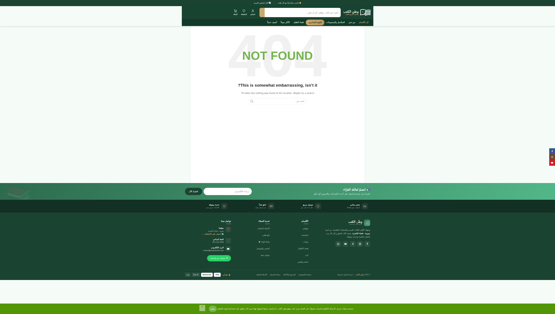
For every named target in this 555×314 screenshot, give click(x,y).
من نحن (352, 22)
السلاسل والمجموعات (335, 22)
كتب (306, 255)
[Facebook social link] (552, 151)
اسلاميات (304, 235)
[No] (202, 308)
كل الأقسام (364, 22)
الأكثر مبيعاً (285, 22)
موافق (212, 309)
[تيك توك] (353, 244)
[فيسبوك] (367, 244)
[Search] (252, 101)
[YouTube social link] (552, 163)
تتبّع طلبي (266, 235)
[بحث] (262, 12)
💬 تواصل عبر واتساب (219, 258)
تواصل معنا (265, 255)
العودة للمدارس (315, 22)
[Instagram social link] (552, 157)
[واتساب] (338, 244)
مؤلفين (305, 228)
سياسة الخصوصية (305, 275)
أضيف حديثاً (272, 22)
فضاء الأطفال (303, 248)
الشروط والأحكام (289, 275)
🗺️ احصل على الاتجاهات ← (213, 234)
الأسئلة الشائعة (264, 228)
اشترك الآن (193, 191)
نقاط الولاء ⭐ (264, 242)
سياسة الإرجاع (275, 275)
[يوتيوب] (345, 244)
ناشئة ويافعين (303, 262)
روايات (305, 242)
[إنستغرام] (360, 244)
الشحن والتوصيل (263, 248)
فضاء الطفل (299, 22)
